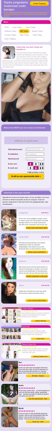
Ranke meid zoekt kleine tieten (36, 228)
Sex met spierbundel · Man (38, 399)
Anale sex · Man (38, 422)
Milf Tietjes (24, 31)
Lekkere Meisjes (40, 321)
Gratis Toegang (39, 3)
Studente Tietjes (10, 31)
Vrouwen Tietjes (10, 35)
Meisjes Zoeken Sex (40, 356)
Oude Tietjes (37, 35)
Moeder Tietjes (37, 31)
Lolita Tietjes (17, 27)
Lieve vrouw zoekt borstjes (37, 300)
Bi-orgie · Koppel (38, 376)
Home (6, 27)
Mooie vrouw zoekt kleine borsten (37, 252)
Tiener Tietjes (31, 27)
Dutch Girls (40, 339)
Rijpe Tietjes (24, 35)
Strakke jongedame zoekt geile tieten (36, 276)
